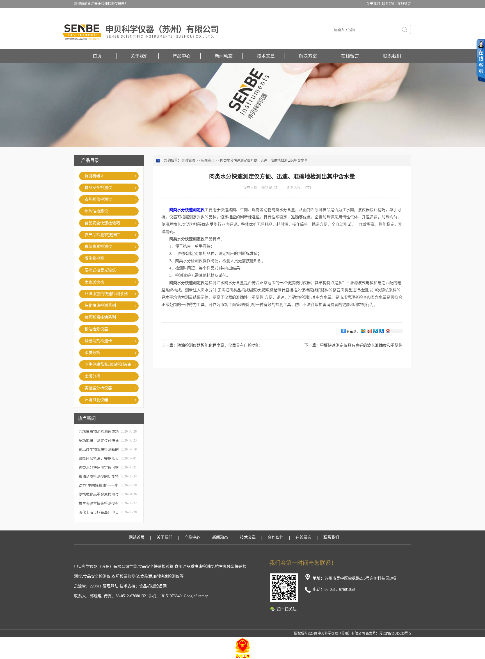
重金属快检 (94, 282)
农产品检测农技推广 (102, 235)
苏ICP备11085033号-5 (395, 633)
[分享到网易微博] (388, 330)
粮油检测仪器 (96, 329)
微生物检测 (94, 258)
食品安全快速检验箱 (102, 223)
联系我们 (392, 56)
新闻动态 (224, 56)
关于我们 (139, 56)
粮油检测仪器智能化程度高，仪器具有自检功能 (218, 345)
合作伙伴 (275, 537)
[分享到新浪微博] (369, 330)
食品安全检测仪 (98, 188)
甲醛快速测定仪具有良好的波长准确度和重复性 (361, 345)
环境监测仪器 (96, 400)
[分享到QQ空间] (363, 330)
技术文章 (266, 56)
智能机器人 (94, 176)
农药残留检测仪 (98, 199)
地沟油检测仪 (96, 211)
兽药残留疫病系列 (100, 317)
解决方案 (308, 56)
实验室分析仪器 (98, 388)
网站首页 (188, 161)
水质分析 (92, 353)
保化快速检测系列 (100, 305)
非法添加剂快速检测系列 (106, 294)
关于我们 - (374, 4)
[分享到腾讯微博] (375, 330)
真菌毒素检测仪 (98, 246)
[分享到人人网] (381, 330)
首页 (97, 56)
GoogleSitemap (196, 596)
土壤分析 (92, 376)
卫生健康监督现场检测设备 (108, 364)
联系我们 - (389, 4)
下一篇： (312, 345)
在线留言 (404, 4)
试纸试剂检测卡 (98, 341)
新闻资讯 (207, 161)
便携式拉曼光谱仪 (100, 270)
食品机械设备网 (153, 586)
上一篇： (169, 345)
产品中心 (182, 56)
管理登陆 (110, 586)
